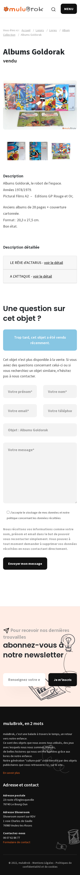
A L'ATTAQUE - (31, 276)
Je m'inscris (63, 680)
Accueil (26, 30)
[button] (69, 9)
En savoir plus (11, 773)
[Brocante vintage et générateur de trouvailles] (23, 8)
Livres (53, 30)
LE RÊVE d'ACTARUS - (36, 262)
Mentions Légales (42, 862)
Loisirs (40, 30)
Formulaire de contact (16, 842)
